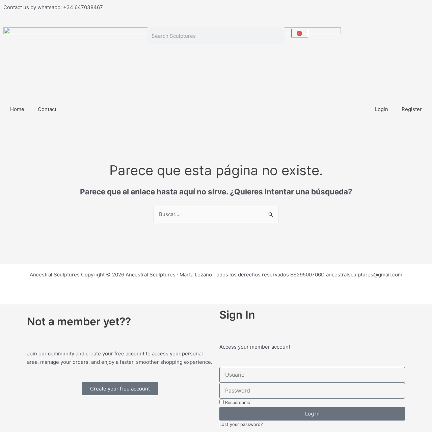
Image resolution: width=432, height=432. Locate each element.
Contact (47, 109)
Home (17, 109)
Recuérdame (237, 402)
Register (412, 109)
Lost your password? (241, 424)
